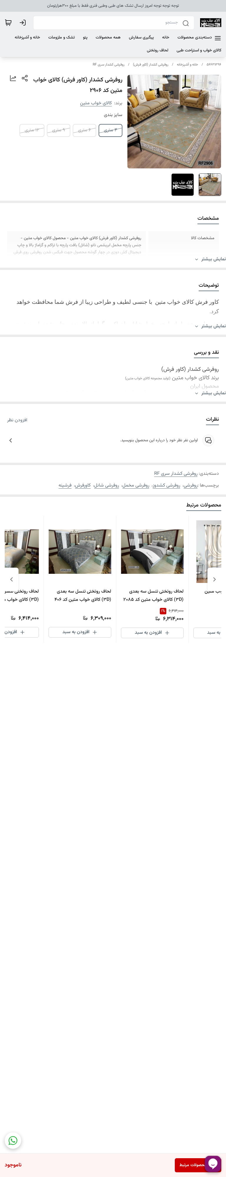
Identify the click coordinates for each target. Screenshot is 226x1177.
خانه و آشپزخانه (187, 64)
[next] (11, 579)
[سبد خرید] (8, 22)
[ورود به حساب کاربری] (24, 22)
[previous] (214, 579)
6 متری (84, 130)
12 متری (32, 130)
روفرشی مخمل (135, 485)
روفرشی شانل (106, 485)
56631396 (214, 64)
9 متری (58, 130)
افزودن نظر (17, 420)
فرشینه (65, 485)
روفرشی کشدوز (166, 485)
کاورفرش (83, 485)
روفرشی (190, 485)
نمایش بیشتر (213, 259)
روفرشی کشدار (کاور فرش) (150, 64)
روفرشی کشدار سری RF (108, 64)
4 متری (110, 130)
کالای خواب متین (96, 103)
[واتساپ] (13, 1140)
